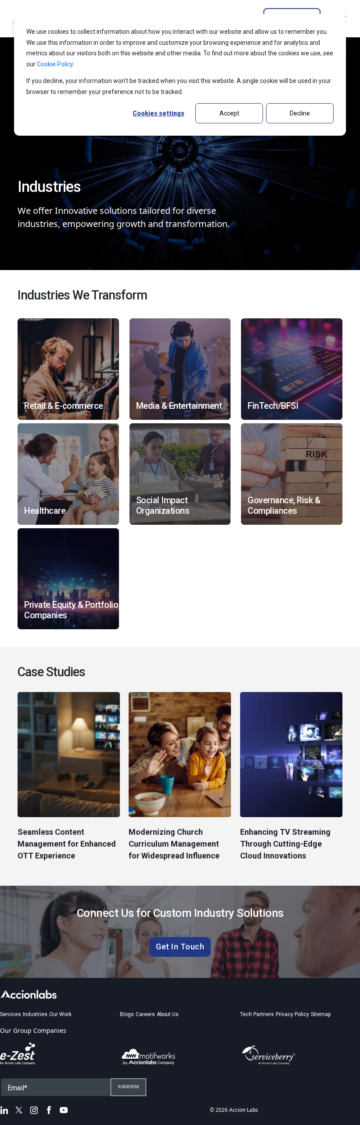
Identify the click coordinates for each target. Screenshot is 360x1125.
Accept (229, 113)
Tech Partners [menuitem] (257, 1014)
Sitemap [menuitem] (321, 1014)
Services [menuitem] (10, 1014)
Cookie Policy (55, 64)
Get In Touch (180, 946)
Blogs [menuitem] (127, 1014)
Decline (300, 113)
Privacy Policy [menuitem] (292, 1014)
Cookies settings (158, 113)
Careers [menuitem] (145, 1014)
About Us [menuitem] (168, 1014)
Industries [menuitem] (35, 1014)
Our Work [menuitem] (60, 1014)
